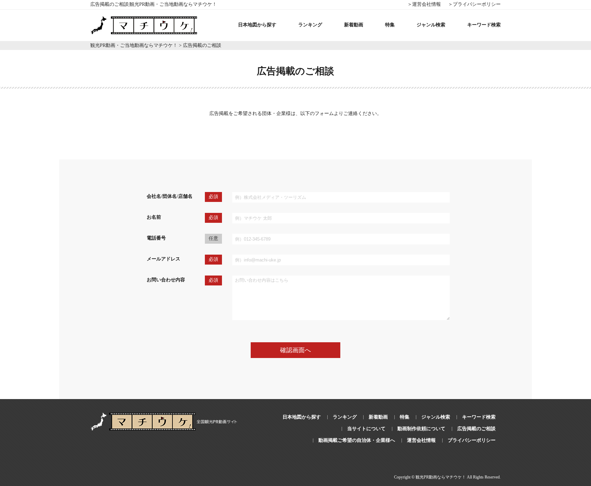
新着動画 (353, 24)
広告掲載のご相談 (476, 428)
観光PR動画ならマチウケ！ (441, 477)
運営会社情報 (421, 440)
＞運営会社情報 (424, 4)
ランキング (310, 24)
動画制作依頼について (421, 428)
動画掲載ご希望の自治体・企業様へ (356, 440)
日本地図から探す (257, 24)
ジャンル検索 (431, 24)
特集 (390, 24)
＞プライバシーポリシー (474, 4)
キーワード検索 (484, 24)
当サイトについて (366, 428)
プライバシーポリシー (472, 440)
